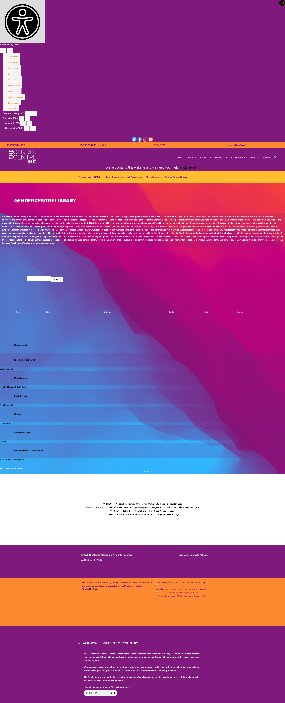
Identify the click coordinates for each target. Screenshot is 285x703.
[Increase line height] (29, 123)
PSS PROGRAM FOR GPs (93, 144)
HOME (97, 177)
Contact (194, 555)
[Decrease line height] (23, 123)
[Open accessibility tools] (22, 21)
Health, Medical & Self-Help (13, 387)
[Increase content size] (34, 113)
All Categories (134, 177)
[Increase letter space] (33, 128)
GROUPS (218, 157)
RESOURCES (241, 157)
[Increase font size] (27, 118)
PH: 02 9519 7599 (16, 144)
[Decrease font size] (21, 118)
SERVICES (254, 157)
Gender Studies (7, 405)
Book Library (138, 471)
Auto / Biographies (22, 432)
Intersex (3, 441)
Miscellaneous (153, 177)
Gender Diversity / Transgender (28, 450)
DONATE (266, 157)
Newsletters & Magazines (12, 459)
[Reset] (3, 50)
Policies (204, 555)
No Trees (94, 589)
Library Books (6, 369)
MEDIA (229, 157)
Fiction (17, 414)
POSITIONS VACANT (237, 144)
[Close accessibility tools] (10, 50)
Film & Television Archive (26, 360)
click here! (188, 167)
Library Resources (114, 177)
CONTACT (191, 157)
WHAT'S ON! (159, 144)
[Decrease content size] (28, 113)
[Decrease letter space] (27, 128)
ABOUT (180, 157)
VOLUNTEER (205, 157)
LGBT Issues (5, 423)
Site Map (183, 555)
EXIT (282, 3)
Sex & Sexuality (21, 396)
